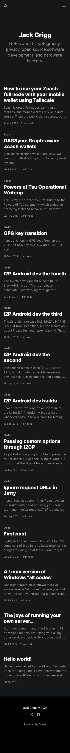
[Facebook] (38, 714)
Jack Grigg (30, 708)
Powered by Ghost (35, 724)
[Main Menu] (64, 6)
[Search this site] (6, 6)
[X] (31, 714)
